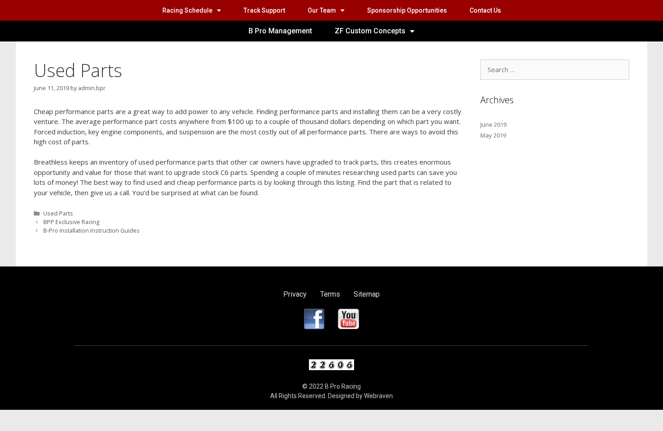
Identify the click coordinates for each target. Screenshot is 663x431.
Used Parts (58, 213)
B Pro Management (280, 31)
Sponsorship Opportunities (407, 10)
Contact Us (485, 10)
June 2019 (493, 124)
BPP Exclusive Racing (71, 222)
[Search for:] (554, 70)
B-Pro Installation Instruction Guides (91, 230)
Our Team (322, 10)
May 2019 (493, 135)
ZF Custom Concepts (370, 31)
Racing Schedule (187, 10)
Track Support (264, 10)
